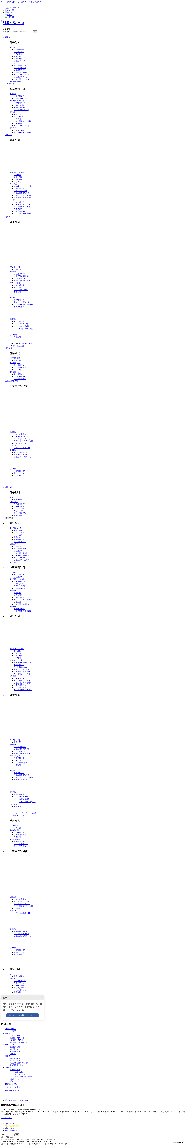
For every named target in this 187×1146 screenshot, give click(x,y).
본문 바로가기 (6, 2)
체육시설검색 (19, 321)
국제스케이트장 (20, 513)
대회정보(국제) (15, 372)
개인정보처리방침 (12, 1126)
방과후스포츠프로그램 (22, 186)
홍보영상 (17, 114)
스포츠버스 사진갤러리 (23, 207)
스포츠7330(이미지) (21, 110)
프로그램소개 (19, 285)
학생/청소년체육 (16, 184)
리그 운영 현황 (6, 1118)
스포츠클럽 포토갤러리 (23, 132)
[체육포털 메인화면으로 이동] (12, 23)
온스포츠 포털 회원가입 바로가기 (22, 1015)
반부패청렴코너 (20, 471)
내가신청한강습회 (21, 290)
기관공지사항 (19, 49)
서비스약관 (9, 1124)
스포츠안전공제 (20, 70)
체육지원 (8, 135)
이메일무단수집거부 (13, 1130)
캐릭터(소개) (19, 105)
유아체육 (17, 175)
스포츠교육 (14, 432)
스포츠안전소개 (20, 65)
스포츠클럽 (23, 324)
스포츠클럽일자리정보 (22, 457)
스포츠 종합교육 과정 (22, 439)
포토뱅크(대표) (19, 130)
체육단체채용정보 (21, 452)
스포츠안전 (14, 63)
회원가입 (15, 8)
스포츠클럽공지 (20, 61)
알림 (11, 497)
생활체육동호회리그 (21, 307)
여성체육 (17, 182)
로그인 (8, 8)
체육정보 (8, 37)
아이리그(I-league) (20, 191)
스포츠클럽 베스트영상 (23, 121)
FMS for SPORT (15, 343)
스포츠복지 (14, 445)
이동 (17, 1134)
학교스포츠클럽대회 (21, 193)
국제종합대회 (19, 374)
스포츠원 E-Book (20, 98)
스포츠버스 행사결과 (22, 204)
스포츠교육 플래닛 (21, 434)
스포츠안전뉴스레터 (21, 79)
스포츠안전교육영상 (21, 74)
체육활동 (13, 271)
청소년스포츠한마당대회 (23, 304)
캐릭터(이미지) (19, 107)
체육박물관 (18, 515)
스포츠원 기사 (19, 96)
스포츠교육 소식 (20, 443)
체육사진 (13, 128)
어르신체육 (18, 179)
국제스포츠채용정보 (21, 455)
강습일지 (17, 292)
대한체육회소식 (16, 47)
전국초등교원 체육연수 (23, 195)
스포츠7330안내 (20, 274)
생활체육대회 (19, 300)
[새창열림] (9, 10)
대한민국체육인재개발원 (23, 441)
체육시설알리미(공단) (27, 329)
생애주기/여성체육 (17, 172)
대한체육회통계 (16, 81)
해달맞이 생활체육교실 (23, 281)
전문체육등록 (15, 358)
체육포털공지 (19, 499)
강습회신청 (18, 287)
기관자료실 (18, 54)
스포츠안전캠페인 (21, 77)
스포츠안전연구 (20, 68)
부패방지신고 (19, 475)
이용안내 (8, 487)
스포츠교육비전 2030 (22, 436)
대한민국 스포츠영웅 (22, 448)
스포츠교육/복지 (11, 381)
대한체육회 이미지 (17, 101)
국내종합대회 (19, 365)
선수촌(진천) (19, 506)
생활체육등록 (15, 267)
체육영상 (13, 112)
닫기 (40, 998)
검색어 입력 (7, 32)
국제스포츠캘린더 (21, 376)
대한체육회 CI (19, 103)
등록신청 (17, 269)
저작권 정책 (9, 1128)
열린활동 (13, 200)
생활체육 (8, 217)
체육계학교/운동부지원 (23, 197)
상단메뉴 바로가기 (19, 2)
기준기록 (17, 370)
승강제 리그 (14, 335)
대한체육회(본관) (20, 504)
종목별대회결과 (20, 367)
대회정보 (13, 297)
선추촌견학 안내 (20, 209)
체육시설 (13, 319)
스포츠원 (13, 94)
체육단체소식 (19, 59)
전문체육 (8, 348)
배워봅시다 (18, 116)
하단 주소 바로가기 (34, 2)
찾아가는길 (14, 502)
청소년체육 (18, 177)
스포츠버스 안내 (20, 202)
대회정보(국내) (15, 363)
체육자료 (17, 56)
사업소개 (17, 337)
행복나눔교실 (19, 188)
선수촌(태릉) (19, 508)
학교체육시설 (24, 326)
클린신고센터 (19, 473)
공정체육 (13, 469)
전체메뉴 (9, 518)
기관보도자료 (19, 52)
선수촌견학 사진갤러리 (23, 213)
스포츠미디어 (10, 84)
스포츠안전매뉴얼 (21, 72)
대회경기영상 (19, 119)
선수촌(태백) (19, 511)
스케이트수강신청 (21, 278)
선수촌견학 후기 (20, 211)
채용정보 (13, 450)
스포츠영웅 (18, 123)
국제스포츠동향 (20, 379)
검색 (34, 32)
